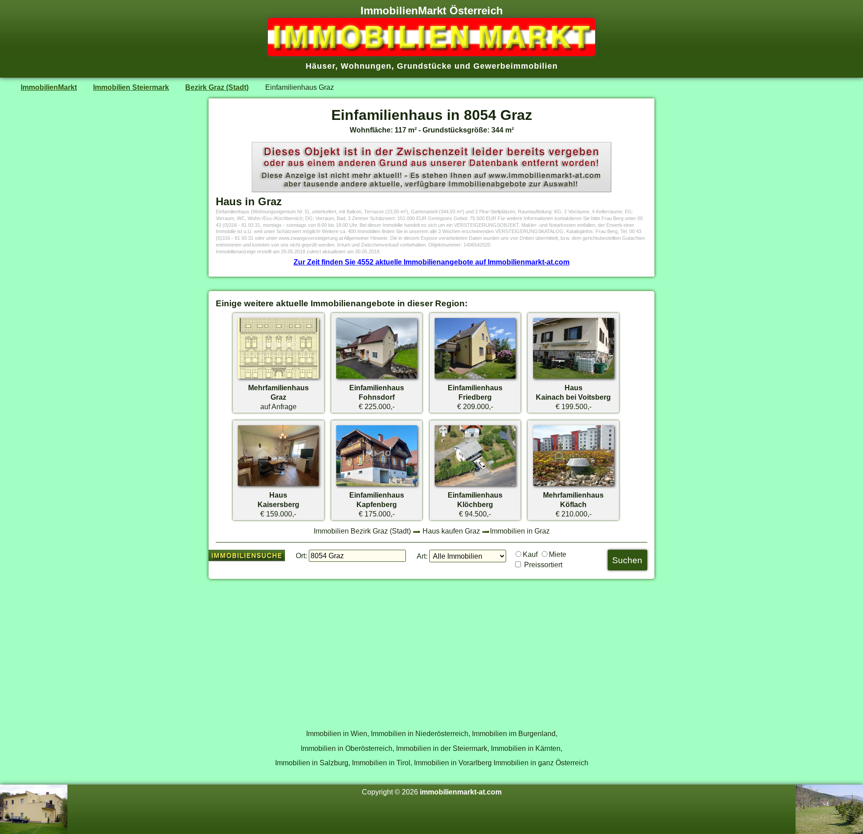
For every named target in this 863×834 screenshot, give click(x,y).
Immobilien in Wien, (337, 733)
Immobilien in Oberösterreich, (347, 748)
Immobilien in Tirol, (382, 763)
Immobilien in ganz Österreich (541, 763)
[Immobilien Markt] (431, 53)
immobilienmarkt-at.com (461, 792)
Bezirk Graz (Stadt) (217, 87)
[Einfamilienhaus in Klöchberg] (475, 485)
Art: (422, 556)
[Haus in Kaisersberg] (278, 485)
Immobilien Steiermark (131, 87)
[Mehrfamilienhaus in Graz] (278, 378)
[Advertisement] (431, 649)
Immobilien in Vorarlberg (453, 763)
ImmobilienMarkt (49, 87)
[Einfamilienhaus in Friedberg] (475, 378)
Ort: (301, 556)
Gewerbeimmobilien (515, 66)
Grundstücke (424, 66)
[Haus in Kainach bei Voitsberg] (573, 378)
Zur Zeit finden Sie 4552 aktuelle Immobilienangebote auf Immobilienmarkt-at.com (431, 262)
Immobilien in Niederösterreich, (420, 733)
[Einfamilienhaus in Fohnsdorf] (376, 378)
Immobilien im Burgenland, (514, 733)
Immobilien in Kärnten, (526, 748)
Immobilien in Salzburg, (312, 763)
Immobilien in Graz (520, 531)
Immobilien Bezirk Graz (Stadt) (362, 531)
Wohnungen (366, 66)
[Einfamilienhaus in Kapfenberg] (376, 485)
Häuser (320, 66)
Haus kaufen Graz (451, 531)
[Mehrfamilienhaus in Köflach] (573, 485)
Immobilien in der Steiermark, (442, 748)
